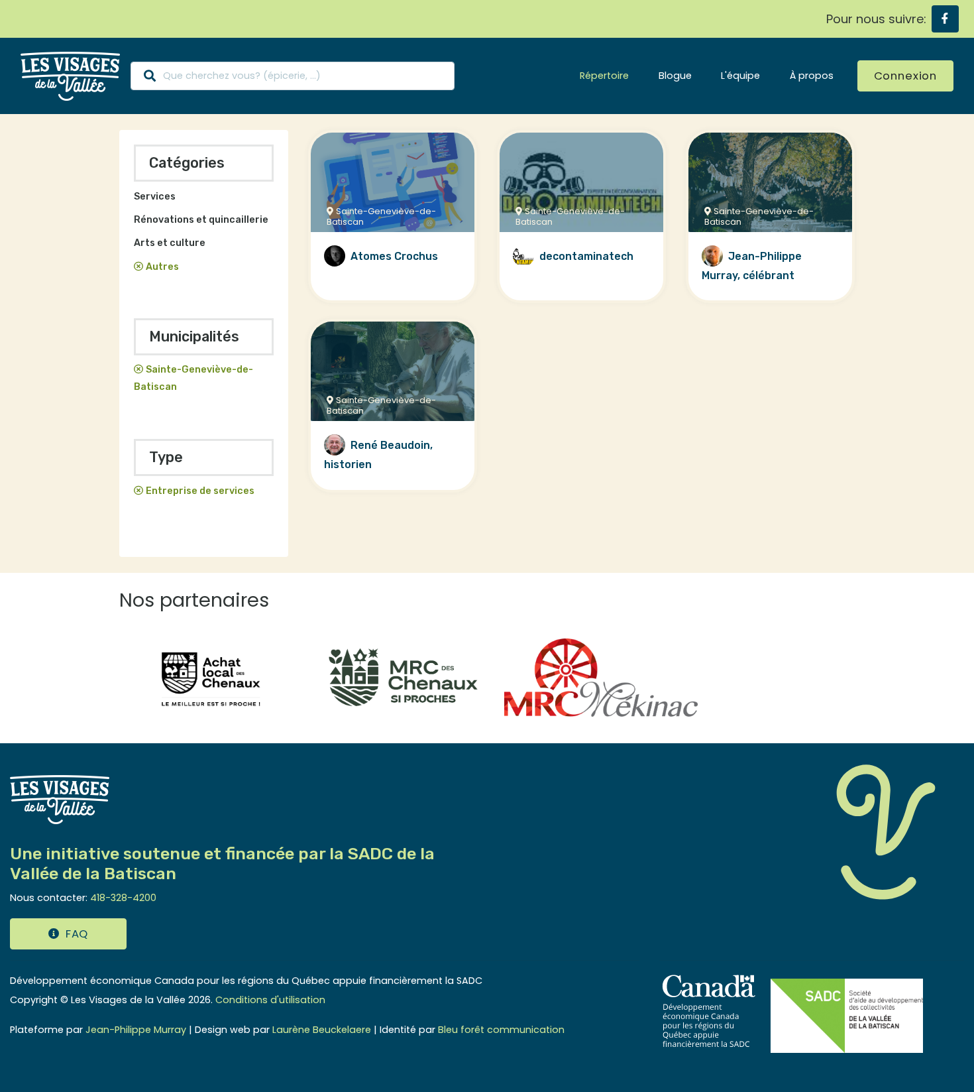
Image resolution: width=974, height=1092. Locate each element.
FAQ (77, 933)
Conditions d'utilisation (270, 999)
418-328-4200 (123, 897)
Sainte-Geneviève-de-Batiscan (193, 378)
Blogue (675, 75)
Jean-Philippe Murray (135, 1029)
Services (155, 196)
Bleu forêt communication (501, 1029)
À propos (812, 75)
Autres (162, 267)
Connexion (905, 76)
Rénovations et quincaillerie (201, 219)
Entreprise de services (200, 491)
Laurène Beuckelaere (321, 1029)
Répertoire (604, 75)
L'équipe (740, 75)
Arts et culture (169, 243)
